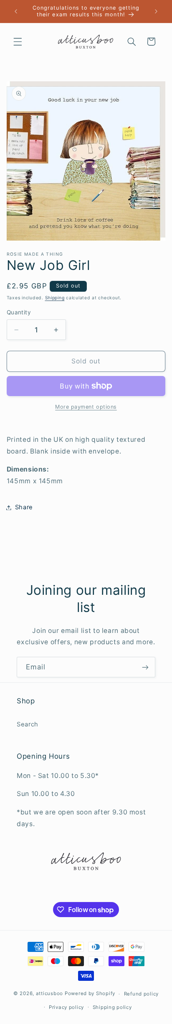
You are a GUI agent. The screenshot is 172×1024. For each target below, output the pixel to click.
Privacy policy (66, 1007)
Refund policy (141, 994)
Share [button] (24, 507)
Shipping (55, 298)
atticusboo (49, 994)
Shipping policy (112, 1007)
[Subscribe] (145, 667)
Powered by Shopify (90, 994)
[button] (17, 41)
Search (27, 724)
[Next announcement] (156, 11)
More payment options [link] (86, 407)
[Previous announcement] (16, 11)
